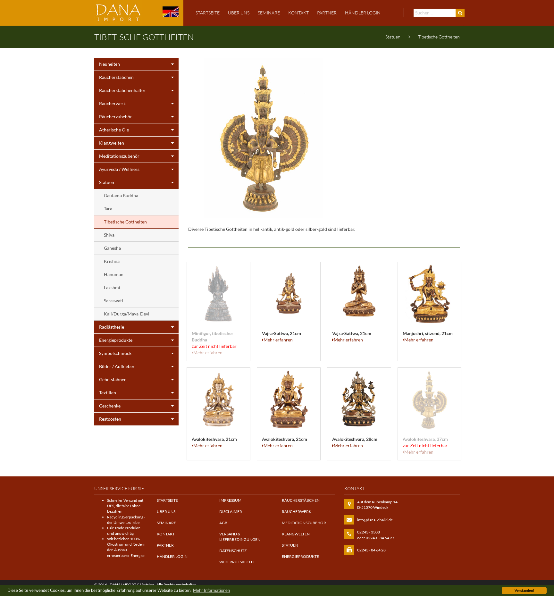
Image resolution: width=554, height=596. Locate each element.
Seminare (269, 12)
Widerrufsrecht (236, 561)
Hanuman (113, 274)
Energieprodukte (115, 340)
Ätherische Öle (114, 129)
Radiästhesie (111, 327)
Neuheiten (109, 64)
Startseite (208, 12)
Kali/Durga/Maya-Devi (126, 313)
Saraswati (113, 300)
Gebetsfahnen (113, 379)
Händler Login (363, 12)
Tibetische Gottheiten (439, 36)
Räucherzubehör (115, 116)
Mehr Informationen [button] (211, 590)
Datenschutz (233, 550)
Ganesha (112, 248)
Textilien (107, 392)
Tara (108, 208)
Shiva (109, 235)
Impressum (230, 500)
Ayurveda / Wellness (119, 169)
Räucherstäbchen (116, 77)
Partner (327, 12)
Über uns (238, 12)
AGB (223, 522)
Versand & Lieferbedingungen (239, 537)
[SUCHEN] (460, 13)
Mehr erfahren (207, 352)
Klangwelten (111, 143)
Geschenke (110, 405)
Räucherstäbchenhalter (122, 90)
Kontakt (298, 12)
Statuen (392, 36)
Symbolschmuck (115, 353)
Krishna (112, 261)
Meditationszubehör (119, 156)
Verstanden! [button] (524, 590)
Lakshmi (112, 287)
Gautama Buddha (121, 195)
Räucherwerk (112, 103)
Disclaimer (230, 511)
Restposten (110, 419)
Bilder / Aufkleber (117, 366)
